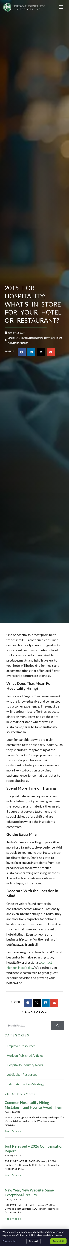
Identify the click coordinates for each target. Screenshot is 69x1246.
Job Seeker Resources (22, 1074)
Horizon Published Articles (25, 1055)
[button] (60, 7)
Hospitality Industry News (42, 337)
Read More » (13, 1131)
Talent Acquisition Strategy (25, 1084)
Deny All (33, 1241)
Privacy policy (9, 1241)
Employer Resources (18, 337)
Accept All (58, 1241)
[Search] (57, 1025)
